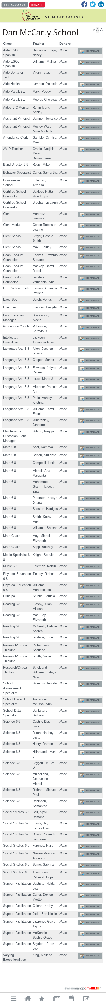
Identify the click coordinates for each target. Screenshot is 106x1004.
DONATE (37, 5)
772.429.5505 (15, 4)
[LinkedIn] (101, 4)
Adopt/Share (93, 51)
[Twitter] (93, 4)
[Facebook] (84, 4)
